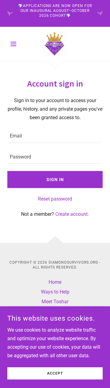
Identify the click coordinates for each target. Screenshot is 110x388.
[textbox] (55, 136)
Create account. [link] (72, 214)
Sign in (55, 179)
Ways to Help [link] (55, 292)
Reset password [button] (55, 199)
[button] (14, 44)
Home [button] (55, 282)
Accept (55, 373)
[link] (55, 44)
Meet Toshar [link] (55, 301)
